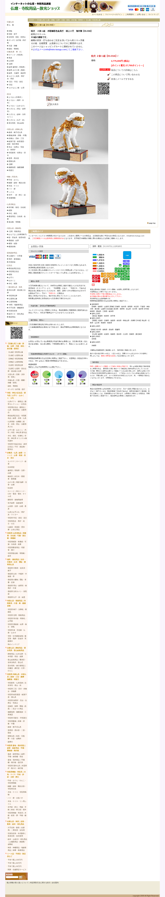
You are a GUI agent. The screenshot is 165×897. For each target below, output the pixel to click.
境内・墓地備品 (14, 259)
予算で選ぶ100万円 (15, 860)
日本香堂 (11, 467)
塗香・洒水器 (13, 158)
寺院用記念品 (13, 271)
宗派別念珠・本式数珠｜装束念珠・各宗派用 (17, 834)
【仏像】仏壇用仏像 (15, 355)
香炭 (9, 58)
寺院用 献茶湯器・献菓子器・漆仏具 (17, 696)
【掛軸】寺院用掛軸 (15, 359)
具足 (10, 85)
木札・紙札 (12, 213)
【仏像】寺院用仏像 (15, 352)
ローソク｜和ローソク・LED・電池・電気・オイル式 (17, 493)
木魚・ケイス (13, 186)
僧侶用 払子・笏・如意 (16, 597)
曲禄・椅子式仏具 (14, 727)
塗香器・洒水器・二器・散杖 (17, 731)
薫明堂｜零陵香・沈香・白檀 (17, 471)
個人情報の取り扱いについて (18, 883)
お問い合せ (141, 14)
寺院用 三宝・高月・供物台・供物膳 (17, 690)
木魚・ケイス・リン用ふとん (17, 802)
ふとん (10, 192)
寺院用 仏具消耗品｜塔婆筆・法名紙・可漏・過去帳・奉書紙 (16, 535)
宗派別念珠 (12, 311)
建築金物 (11, 246)
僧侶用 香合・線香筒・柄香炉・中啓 (17, 587)
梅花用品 (11, 317)
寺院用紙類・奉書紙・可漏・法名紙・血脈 (17, 543)
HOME (31, 20)
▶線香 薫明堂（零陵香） (16, 67)
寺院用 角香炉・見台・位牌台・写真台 (17, 701)
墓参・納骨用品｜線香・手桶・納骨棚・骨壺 (17, 755)
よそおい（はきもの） (16, 106)
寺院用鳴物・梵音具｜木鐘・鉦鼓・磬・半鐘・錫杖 (17, 815)
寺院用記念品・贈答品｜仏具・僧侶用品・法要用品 (17, 409)
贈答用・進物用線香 (15, 500)
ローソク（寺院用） (15, 55)
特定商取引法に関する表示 (40, 883)
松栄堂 (10, 488)
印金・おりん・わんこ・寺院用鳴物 (17, 781)
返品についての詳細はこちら (124, 70)
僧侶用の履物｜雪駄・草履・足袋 (17, 581)
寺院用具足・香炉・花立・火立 (16, 522)
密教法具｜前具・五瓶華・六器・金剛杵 (16, 737)
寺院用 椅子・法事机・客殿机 (17, 610)
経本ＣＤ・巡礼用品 (15, 314)
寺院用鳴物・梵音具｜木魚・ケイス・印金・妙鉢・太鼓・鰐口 (16, 774)
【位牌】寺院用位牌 (15, 365)
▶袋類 (9, 274)
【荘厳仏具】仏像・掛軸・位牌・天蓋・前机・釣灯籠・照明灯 (16, 346)
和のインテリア (14, 644)
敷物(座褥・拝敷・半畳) (17, 135)
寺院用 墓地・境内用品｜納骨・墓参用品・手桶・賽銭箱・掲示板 (16, 747)
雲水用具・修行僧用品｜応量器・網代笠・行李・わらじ (17, 668)
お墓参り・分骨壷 (14, 256)
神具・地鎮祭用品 (15, 305)
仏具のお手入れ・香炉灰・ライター (16, 513)
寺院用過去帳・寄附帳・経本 (17, 554)
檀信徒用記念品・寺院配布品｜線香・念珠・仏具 (17, 417)
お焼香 (10, 61)
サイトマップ (153, 14)
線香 (10, 64)
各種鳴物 (11, 198)
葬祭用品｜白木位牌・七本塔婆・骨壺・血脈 (17, 655)
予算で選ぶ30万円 (15, 866)
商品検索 (9, 874)
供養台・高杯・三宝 (15, 138)
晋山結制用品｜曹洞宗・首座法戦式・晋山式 (17, 661)
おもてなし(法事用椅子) (17, 234)
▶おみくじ (11, 280)
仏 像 (10, 25)
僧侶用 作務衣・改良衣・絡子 (17, 569)
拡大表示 (54, 104)
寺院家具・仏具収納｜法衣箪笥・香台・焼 (17, 684)
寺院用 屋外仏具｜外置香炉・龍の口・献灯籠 (17, 767)
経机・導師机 (14, 49)
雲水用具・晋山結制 (15, 123)
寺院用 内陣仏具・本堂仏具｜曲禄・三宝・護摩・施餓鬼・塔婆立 (16, 676)
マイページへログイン (113, 14)
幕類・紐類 (12, 243)
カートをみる (97, 14)
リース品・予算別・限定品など (16, 855)
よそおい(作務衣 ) (14, 97)
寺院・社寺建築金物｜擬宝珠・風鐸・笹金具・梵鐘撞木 (17, 638)
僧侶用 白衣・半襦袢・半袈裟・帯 (17, 575)
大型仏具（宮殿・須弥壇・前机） (16, 375)
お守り (10, 277)
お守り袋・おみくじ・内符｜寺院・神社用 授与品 (17, 431)
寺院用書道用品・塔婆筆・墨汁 (16, 548)
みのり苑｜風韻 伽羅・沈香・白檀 (17, 483)
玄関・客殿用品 (14, 231)
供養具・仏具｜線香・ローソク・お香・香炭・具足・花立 (16, 455)
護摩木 (10, 742)
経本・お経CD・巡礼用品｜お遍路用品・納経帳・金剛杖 (17, 841)
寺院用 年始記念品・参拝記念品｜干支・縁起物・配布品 (17, 446)
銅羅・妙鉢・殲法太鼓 (16, 183)
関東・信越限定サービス (17, 870)
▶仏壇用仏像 (12, 299)
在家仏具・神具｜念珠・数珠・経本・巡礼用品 (16, 822)
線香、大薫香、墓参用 (16, 73)
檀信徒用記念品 (14, 268)
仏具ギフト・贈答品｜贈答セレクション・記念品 (17, 402)
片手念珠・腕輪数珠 (15, 308)
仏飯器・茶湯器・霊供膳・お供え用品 (16, 528)
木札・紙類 (12, 283)
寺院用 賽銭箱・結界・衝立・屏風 (17, 625)
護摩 (10, 164)
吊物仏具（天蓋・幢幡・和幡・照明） (17, 381)
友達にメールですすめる (122, 79)
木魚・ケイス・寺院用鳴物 (17, 793)
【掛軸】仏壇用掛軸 (15, 362)
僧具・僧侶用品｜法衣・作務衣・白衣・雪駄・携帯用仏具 (16, 561)
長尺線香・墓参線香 (15, 503)
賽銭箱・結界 (13, 240)
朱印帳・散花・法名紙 (16, 207)
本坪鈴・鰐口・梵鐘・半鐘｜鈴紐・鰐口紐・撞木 (17, 808)
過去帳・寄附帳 (14, 222)
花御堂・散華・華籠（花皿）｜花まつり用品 (17, 707)
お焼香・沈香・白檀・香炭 (17, 507)
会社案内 (55, 883)
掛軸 (9, 31)
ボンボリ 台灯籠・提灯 (16, 389)
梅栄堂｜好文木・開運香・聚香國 (16, 477)
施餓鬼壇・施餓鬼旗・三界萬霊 (17, 713)
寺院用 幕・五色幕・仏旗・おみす (16, 631)
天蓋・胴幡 (12, 46)
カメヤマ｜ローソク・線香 (17, 462)
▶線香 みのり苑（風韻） (16, 70)
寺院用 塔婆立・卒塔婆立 (17, 718)
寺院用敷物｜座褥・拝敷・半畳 (16, 722)
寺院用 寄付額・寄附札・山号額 (17, 619)
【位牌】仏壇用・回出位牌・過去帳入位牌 (17, 370)
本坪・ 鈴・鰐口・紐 (16, 195)
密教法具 (11, 161)
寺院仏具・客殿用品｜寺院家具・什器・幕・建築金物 (16, 603)
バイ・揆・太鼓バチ (15, 798)
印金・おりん (13, 180)
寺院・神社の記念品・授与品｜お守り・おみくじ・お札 (16, 395)
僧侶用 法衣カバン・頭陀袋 (17, 592)
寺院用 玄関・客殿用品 (16, 615)
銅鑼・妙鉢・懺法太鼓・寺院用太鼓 (17, 787)
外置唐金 (11, 262)
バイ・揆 (11, 189)
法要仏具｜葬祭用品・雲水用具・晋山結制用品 (16, 649)
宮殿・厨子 (12, 34)
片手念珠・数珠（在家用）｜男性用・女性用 (16, 829)
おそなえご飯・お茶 (15, 88)
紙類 (9, 210)
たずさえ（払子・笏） (16, 120)
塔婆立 (10, 170)
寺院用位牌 (12, 296)
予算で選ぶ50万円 (15, 863)
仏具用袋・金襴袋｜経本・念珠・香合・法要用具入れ (17, 424)
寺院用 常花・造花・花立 (17, 518)
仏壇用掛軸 (12, 302)
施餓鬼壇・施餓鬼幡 (15, 167)
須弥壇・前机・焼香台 (16, 37)
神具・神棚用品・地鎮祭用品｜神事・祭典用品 (17, 849)
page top (152, 223)
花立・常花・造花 (15, 82)
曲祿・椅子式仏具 (14, 132)
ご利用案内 (129, 14)
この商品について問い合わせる (125, 74)
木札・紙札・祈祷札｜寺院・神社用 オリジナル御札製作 (17, 438)
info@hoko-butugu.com (135, 236)
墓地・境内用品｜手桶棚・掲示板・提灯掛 (16, 761)
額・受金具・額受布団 (16, 237)
